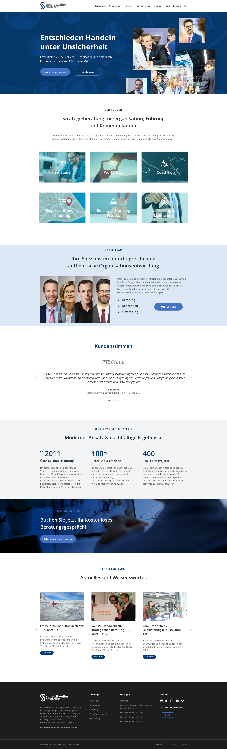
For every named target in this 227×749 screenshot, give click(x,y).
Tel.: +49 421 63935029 (171, 703)
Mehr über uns (168, 306)
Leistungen (88, 72)
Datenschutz (174, 740)
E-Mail (167, 711)
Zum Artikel (47, 649)
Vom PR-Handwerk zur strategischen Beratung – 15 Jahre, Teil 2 (110, 626)
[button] (109, 396)
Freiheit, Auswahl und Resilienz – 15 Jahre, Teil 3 (62, 624)
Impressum (159, 740)
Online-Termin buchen (55, 72)
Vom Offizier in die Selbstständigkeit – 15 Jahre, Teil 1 (162, 626)
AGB (185, 740)
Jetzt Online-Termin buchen (58, 534)
